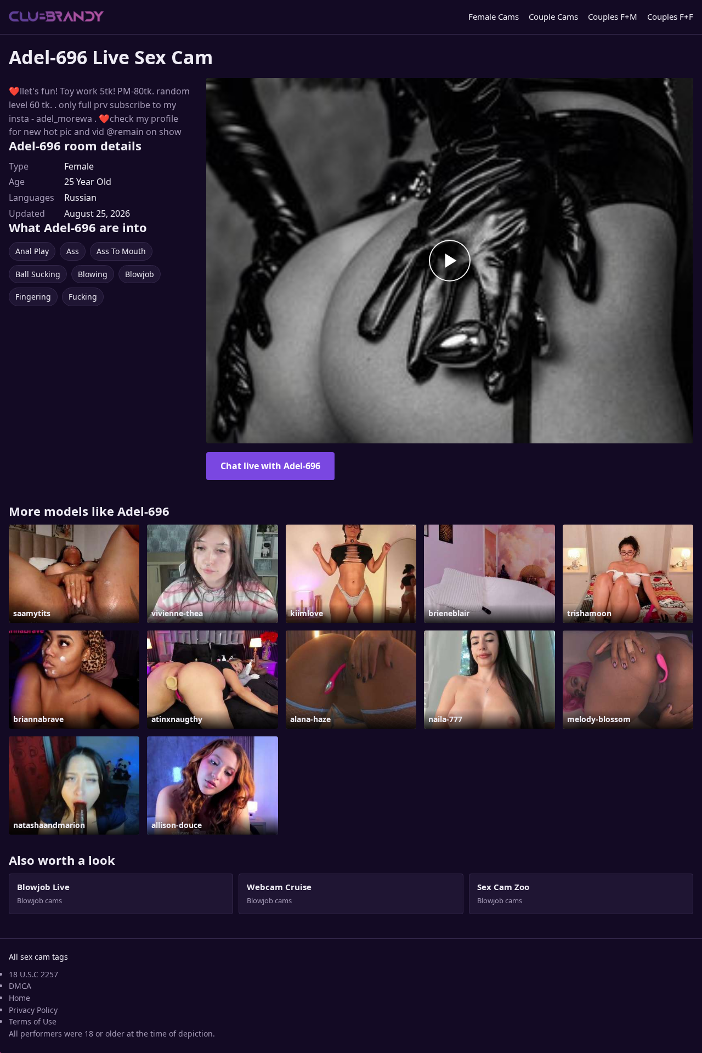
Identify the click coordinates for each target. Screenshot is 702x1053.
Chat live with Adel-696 (270, 466)
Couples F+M (612, 16)
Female (79, 166)
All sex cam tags (38, 956)
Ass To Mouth (121, 251)
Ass (72, 251)
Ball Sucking (37, 274)
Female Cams (493, 16)
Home (19, 998)
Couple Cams (553, 16)
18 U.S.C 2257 (33, 974)
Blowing (92, 274)
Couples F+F (670, 16)
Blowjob (139, 274)
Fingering (33, 296)
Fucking (83, 296)
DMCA (20, 986)
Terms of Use (32, 1021)
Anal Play (32, 251)
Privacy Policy (33, 1010)
